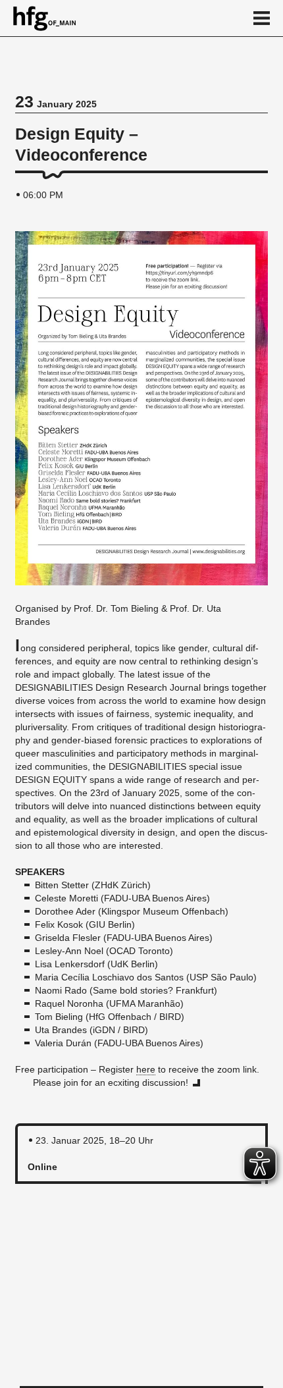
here (145, 1069)
